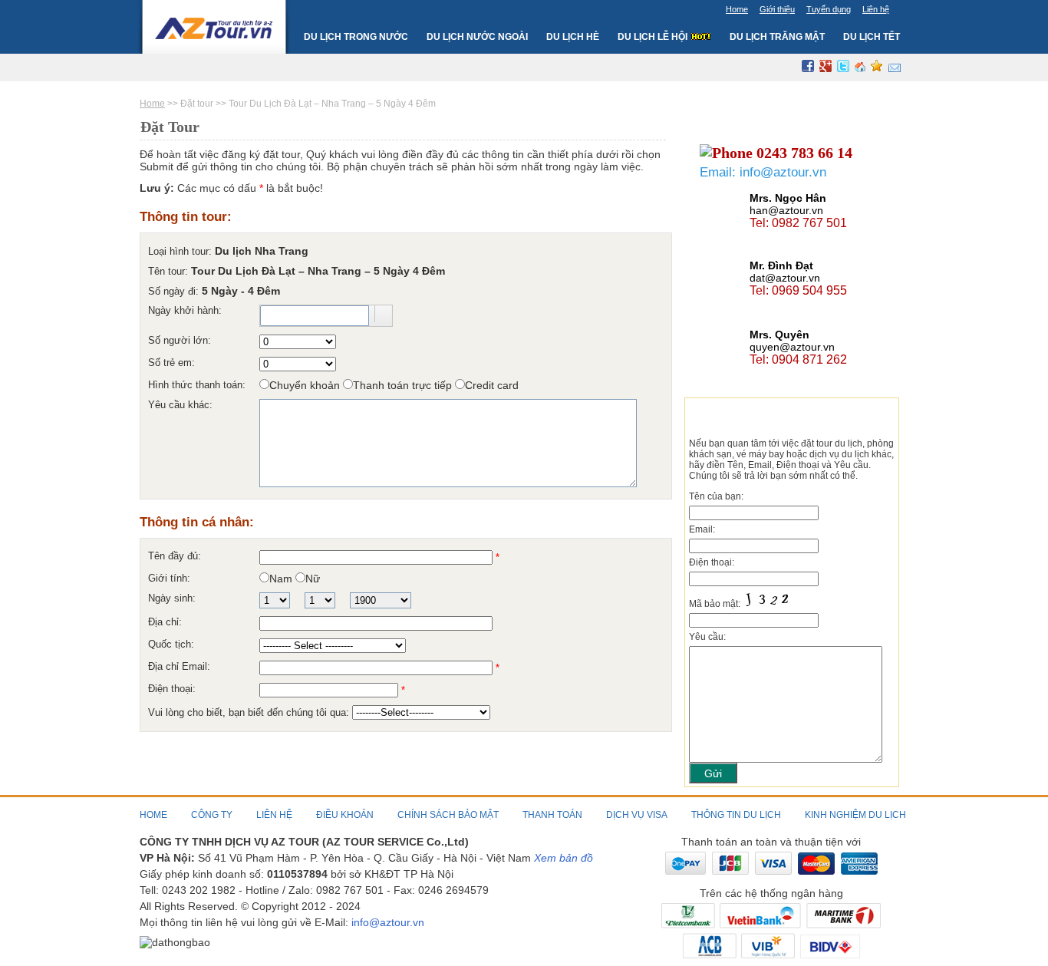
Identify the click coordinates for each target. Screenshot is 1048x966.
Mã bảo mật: (716, 603)
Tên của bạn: (716, 496)
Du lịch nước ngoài (477, 39)
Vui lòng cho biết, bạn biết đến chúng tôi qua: (250, 712)
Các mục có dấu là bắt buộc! (231, 188)
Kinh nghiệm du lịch (855, 814)
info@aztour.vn (387, 922)
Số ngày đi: (175, 291)
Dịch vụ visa (636, 814)
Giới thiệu (777, 9)
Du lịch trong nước (356, 39)
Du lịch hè (572, 36)
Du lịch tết (871, 36)
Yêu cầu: (707, 636)
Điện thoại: (711, 562)
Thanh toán (552, 814)
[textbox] (314, 315)
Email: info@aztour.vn (763, 172)
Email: (702, 529)
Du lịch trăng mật (777, 36)
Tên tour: (169, 271)
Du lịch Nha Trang (261, 251)
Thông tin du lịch (736, 814)
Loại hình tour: (181, 251)
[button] (383, 313)
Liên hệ (875, 9)
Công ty (211, 814)
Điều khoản (345, 814)
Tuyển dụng (828, 9)
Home (737, 9)
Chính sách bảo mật (448, 814)
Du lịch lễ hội (654, 36)
